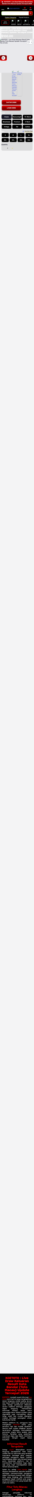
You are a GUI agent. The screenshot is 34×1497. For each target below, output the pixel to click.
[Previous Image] (3, 58)
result (11, 1450)
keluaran (16, 1425)
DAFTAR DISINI (11, 102)
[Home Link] (13, 8)
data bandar (22, 1469)
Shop (3, 9)
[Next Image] (30, 58)
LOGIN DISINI (11, 108)
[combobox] (15, 13)
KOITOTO (6, 1397)
